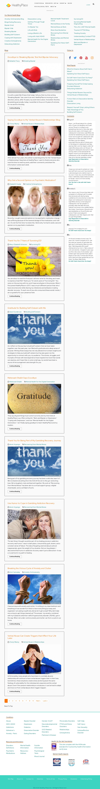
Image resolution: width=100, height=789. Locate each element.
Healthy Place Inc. (45, 788)
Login (88, 5)
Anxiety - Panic (11, 733)
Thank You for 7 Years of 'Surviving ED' (25, 240)
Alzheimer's (10, 730)
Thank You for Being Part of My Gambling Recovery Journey (34, 440)
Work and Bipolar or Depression (81, 43)
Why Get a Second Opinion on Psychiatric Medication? (32, 180)
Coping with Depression (13, 38)
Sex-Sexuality (82, 727)
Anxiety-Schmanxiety (32, 572)
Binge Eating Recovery (13, 22)
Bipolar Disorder (30, 721)
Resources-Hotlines (24, 752)
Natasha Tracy (14, 61)
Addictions (10, 727)
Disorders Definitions (10, 746)
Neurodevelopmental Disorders (49, 725)
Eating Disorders (30, 733)
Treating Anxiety (80, 33)
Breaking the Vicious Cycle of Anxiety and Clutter (29, 568)
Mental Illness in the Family (60, 24)
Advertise (40, 779)
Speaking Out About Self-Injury (60, 44)
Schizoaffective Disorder (83, 731)
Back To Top (8, 706)
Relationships (64, 730)
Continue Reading (14, 108)
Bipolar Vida (9, 28)
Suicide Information (38, 746)
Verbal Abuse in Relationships (84, 40)
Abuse (8, 721)
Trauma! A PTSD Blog (81, 30)
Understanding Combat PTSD (84, 36)
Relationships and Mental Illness (60, 39)
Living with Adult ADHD (36, 36)
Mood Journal (39, 756)
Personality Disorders (67, 721)
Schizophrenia (65, 733)
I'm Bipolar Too (33, 27)
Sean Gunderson (15, 312)
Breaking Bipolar (10, 31)
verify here (63, 749)
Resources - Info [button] (51, 3)
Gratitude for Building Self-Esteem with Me (27, 308)
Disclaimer (74, 779)
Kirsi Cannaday (14, 572)
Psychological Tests (41, 6)
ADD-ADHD (10, 724)
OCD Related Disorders (46, 731)
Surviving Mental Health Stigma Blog (82, 23)
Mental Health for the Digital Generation (38, 40)
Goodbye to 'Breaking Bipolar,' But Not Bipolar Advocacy (33, 57)
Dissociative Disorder (31, 730)
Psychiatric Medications (10, 752)
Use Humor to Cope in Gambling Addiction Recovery (31, 503)
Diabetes (27, 727)
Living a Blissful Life (35, 33)
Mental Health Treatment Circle (60, 20)
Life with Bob (32, 30)
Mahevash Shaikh (15, 382)
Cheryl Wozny (14, 124)
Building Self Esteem (33, 312)
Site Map (10, 779)
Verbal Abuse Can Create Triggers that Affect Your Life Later (32, 637)
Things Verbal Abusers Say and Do (79, 92)
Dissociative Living (34, 19)
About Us (20, 779)
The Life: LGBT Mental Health (84, 27)
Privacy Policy (62, 779)
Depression (28, 724)
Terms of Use (50, 779)
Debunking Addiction (12, 44)
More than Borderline (58, 30)
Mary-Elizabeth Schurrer (18, 244)
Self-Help (81, 721)
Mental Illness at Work (58, 27)
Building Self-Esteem (12, 35)
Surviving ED (78, 19)
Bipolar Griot (9, 25)
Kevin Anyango (14, 444)
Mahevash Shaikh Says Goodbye (22, 378)
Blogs (70, 3)
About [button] (52, 6)
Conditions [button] (38, 3)
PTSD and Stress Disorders (66, 725)
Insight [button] (62, 3)
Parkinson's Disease (49, 735)
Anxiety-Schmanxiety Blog (14, 19)
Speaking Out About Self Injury (78, 74)
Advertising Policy (86, 779)
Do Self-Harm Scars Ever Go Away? (80, 78)
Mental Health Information (25, 746)
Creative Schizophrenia (13, 41)
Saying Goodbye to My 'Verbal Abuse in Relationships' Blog (34, 120)
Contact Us (29, 779)
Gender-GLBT (47, 721)
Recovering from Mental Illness (59, 34)
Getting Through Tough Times (36, 23)
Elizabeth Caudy (15, 184)
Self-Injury (81, 724)
